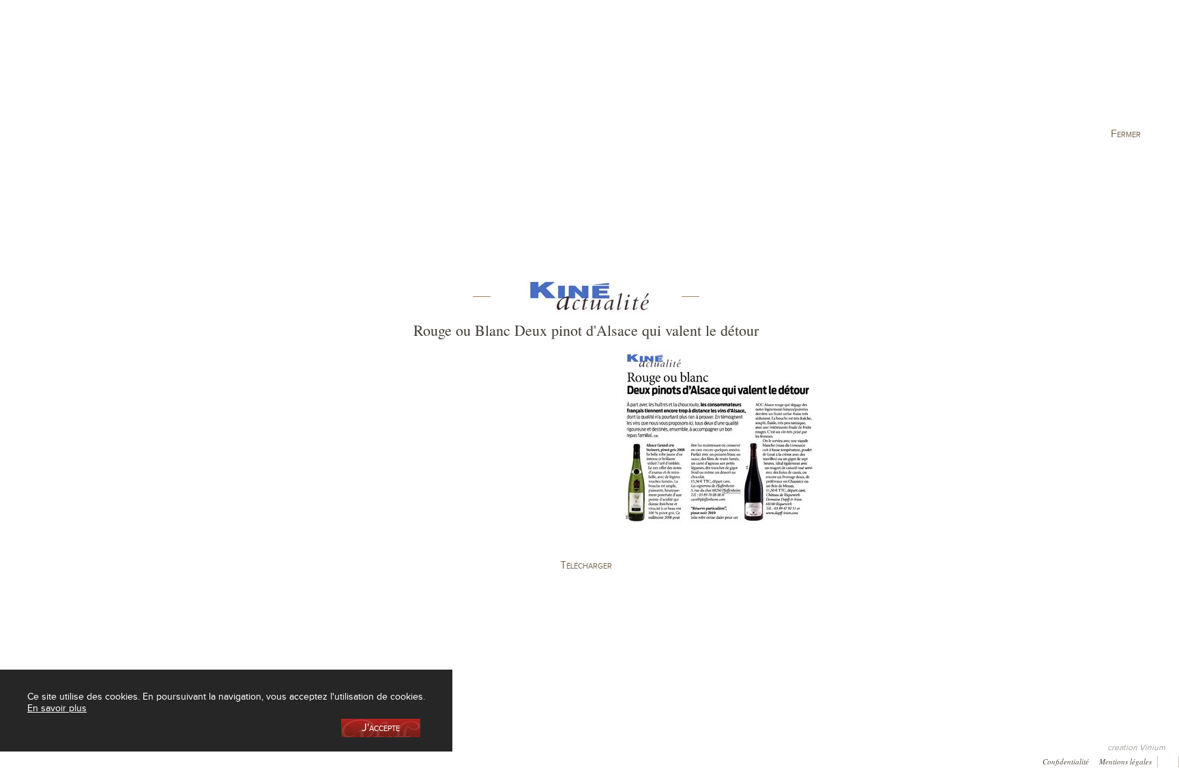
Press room (224, 760)
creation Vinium (1136, 747)
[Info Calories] (13, 759)
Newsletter (330, 760)
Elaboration (734, 70)
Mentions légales (1125, 760)
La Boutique (350, 70)
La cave (249, 70)
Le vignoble (450, 70)
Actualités (935, 70)
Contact (277, 760)
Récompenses (114, 760)
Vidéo (380, 760)
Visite (834, 70)
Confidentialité (1066, 760)
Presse (59, 760)
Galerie (171, 760)
